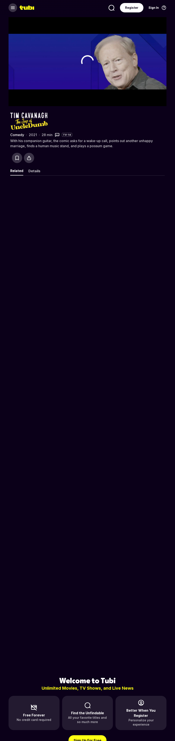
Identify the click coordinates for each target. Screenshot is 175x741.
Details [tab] (34, 171)
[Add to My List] (17, 158)
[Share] (29, 158)
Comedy (17, 135)
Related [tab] (16, 171)
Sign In (154, 7)
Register (131, 7)
